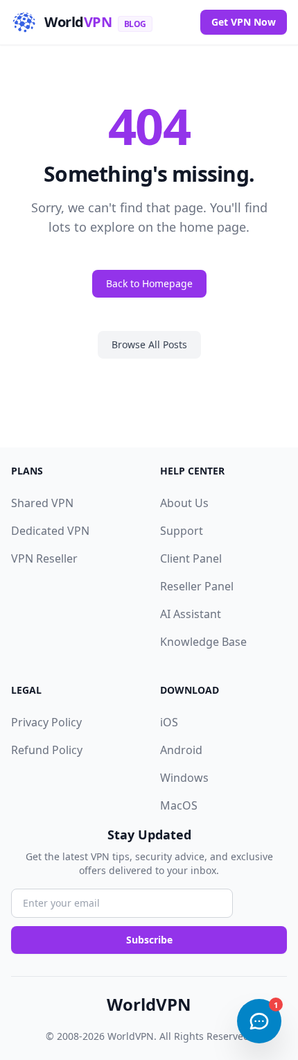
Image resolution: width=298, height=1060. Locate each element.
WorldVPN (149, 1004)
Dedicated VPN (50, 530)
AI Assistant (190, 614)
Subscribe (149, 939)
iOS (169, 722)
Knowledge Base (203, 641)
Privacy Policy (46, 722)
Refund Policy (46, 750)
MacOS (179, 805)
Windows (184, 777)
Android (181, 750)
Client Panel (191, 558)
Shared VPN (42, 503)
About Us (184, 503)
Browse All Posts (149, 344)
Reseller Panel (197, 586)
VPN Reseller (44, 558)
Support (181, 530)
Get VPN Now (243, 21)
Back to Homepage (149, 283)
